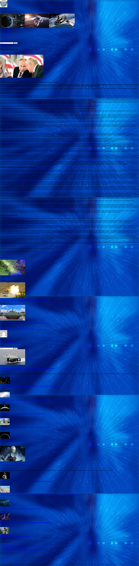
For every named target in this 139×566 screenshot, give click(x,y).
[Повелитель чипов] (12, 275)
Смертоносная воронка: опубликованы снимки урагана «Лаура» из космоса (24, 400)
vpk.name (8, 254)
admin (9, 52)
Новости (5, 31)
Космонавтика (6, 35)
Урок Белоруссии (7, 547)
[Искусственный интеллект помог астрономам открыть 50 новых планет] (5, 410)
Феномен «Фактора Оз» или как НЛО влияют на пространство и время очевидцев (26, 522)
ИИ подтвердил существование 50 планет (13, 441)
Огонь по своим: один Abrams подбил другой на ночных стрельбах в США (23, 300)
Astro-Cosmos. (3, 9)
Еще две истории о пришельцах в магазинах (14, 465)
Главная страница (7, 30)
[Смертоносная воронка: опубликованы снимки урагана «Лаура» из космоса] (5, 397)
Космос (5, 34)
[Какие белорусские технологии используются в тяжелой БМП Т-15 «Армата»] (12, 320)
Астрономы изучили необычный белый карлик (14, 548)
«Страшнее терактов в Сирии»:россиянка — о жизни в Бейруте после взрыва (24, 427)
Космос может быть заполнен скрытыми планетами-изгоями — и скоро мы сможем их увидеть (30, 386)
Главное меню (3, 44)
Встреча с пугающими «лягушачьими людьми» (15, 536)
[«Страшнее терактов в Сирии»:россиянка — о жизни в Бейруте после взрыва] (5, 424)
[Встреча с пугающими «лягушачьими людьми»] (5, 533)
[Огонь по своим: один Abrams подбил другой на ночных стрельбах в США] (12, 297)
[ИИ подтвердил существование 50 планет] (5, 438)
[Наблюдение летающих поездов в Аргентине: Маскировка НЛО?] (5, 506)
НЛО (4, 40)
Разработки (5, 39)
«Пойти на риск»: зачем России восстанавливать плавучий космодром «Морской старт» (28, 368)
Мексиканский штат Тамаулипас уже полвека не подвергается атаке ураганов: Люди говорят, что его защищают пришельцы (39, 495)
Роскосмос (5, 37)
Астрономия (6, 32)
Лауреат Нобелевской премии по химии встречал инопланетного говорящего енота (26, 481)
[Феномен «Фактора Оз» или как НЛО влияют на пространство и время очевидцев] (5, 519)
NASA (4, 36)
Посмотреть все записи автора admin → (10, 342)
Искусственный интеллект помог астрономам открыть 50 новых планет (22, 413)
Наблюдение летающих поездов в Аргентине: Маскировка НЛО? (20, 509)
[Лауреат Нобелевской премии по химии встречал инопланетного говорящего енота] (5, 478)
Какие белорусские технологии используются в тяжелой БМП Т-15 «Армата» (24, 323)
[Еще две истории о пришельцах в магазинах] (12, 461)
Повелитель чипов (6, 277)
